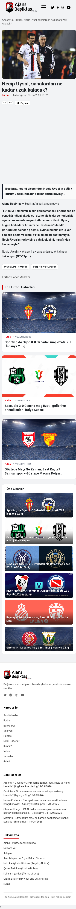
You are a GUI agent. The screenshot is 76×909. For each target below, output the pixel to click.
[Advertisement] (38, 144)
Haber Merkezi (20, 277)
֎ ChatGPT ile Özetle (15, 266)
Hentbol (8, 735)
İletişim (8, 853)
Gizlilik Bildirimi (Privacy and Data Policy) (26, 878)
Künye (7, 883)
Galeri (7, 761)
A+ (10, 102)
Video (7, 751)
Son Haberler (11, 715)
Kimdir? (8, 746)
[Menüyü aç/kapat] (43, 7)
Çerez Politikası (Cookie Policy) (21, 868)
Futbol (18, 19)
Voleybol (8, 730)
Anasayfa (7, 19)
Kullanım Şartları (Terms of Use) (21, 873)
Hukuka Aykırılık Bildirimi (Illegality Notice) (26, 863)
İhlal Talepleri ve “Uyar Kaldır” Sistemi (24, 858)
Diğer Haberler (11, 741)
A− (4, 102)
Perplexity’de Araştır (44, 266)
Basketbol (9, 725)
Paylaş (24, 103)
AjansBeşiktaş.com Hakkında (20, 843)
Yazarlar (8, 756)
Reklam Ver (10, 848)
